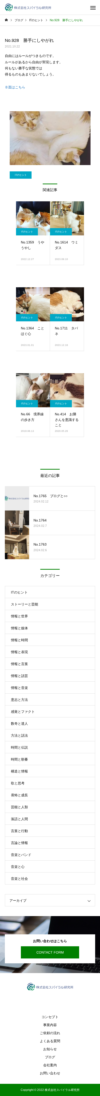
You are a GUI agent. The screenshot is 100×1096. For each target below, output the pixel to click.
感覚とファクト (23, 712)
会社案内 (50, 1065)
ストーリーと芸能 (24, 604)
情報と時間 (19, 640)
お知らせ (50, 1049)
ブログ (50, 1057)
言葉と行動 (19, 831)
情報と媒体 (19, 628)
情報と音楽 (19, 688)
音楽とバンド (21, 855)
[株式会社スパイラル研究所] (28, 7)
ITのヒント (21, 175)
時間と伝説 (19, 747)
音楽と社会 (19, 879)
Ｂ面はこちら (15, 87)
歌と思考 (18, 783)
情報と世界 (19, 616)
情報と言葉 (19, 664)
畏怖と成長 (19, 795)
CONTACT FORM (50, 952)
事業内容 (50, 1025)
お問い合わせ (50, 1073)
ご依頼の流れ (50, 1033)
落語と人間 (19, 819)
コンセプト (50, 1017)
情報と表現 (19, 652)
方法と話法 (19, 735)
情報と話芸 (19, 676)
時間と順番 (19, 759)
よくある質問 (50, 1041)
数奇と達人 (19, 723)
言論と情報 (19, 843)
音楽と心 (18, 867)
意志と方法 (19, 700)
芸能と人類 (19, 807)
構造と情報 (19, 771)
